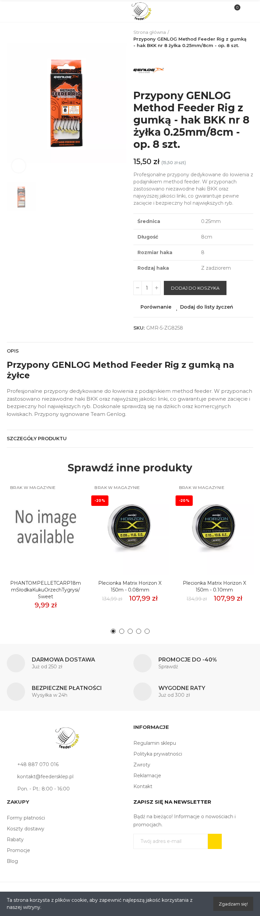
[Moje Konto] (246, 11)
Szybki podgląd (67, 517)
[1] (215, 841)
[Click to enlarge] (18, 166)
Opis (13, 351)
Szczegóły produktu (37, 438)
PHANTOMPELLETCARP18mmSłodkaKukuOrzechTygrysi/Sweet (45, 590)
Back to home (249, 39)
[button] (113, 631)
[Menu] (14, 11)
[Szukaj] (25, 11)
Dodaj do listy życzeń (206, 307)
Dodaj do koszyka (195, 288)
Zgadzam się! (233, 904)
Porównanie (155, 307)
